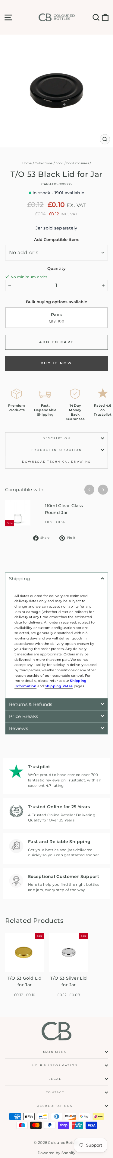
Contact (55, 1092)
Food (59, 163)
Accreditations (55, 1105)
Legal (55, 1078)
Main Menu (55, 1051)
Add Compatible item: (56, 239)
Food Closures (77, 163)
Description (56, 438)
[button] (56, 578)
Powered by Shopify (57, 1152)
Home (27, 163)
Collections (43, 163)
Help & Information (55, 1065)
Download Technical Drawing (56, 461)
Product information (56, 449)
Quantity (56, 268)
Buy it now (56, 363)
